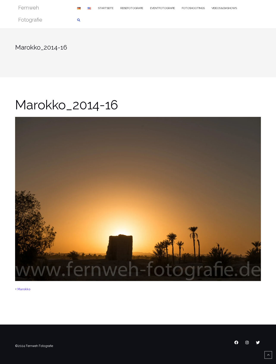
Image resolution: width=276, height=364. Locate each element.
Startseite (105, 8)
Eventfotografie (162, 8)
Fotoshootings (193, 8)
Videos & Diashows (224, 8)
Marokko (23, 289)
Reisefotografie (131, 8)
